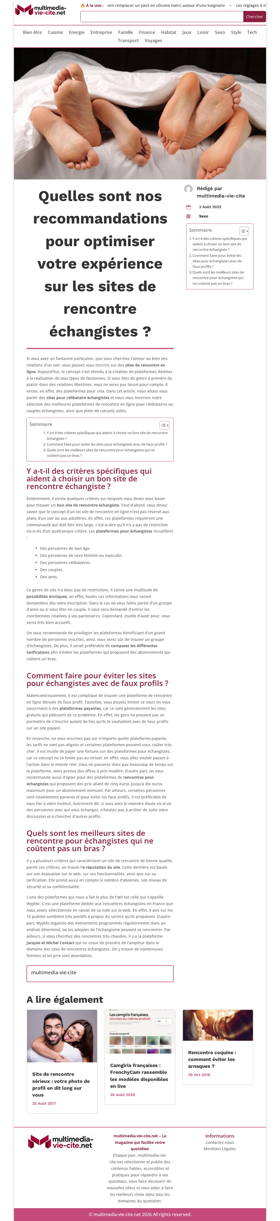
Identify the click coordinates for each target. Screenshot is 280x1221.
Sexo (220, 32)
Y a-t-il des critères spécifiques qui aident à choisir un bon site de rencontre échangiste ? (107, 436)
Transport (128, 41)
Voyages (153, 41)
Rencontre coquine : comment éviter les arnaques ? (212, 1059)
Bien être (32, 32)
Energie (76, 32)
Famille (125, 32)
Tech (252, 32)
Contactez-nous (220, 1142)
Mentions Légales (220, 1148)
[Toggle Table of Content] (162, 425)
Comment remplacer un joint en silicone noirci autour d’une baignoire (142, 5)
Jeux (186, 32)
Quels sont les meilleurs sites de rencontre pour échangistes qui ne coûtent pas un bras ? (101, 453)
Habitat (168, 32)
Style (236, 32)
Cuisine (55, 32)
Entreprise (101, 32)
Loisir (203, 32)
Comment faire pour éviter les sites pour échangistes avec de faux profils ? (107, 444)
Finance (147, 32)
